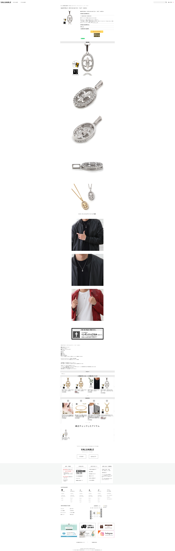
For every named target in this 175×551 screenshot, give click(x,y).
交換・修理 (90, 471)
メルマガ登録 (62, 510)
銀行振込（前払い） (79, 480)
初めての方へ (72, 508)
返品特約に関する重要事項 (85, 28)
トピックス (62, 508)
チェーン (71, 498)
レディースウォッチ (109, 495)
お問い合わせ (104, 472)
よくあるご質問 (91, 480)
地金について (91, 475)
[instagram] (173, 2)
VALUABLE (6, 2)
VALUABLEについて (92, 473)
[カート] (171, 2)
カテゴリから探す (15, 2)
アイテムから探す (23, 2)
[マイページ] (169, 2)
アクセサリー (108, 497)
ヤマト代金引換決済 (79, 476)
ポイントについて (63, 512)
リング (71, 501)
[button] (97, 36)
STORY (81, 456)
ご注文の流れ (72, 510)
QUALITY (93, 456)
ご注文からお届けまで (92, 469)
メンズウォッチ (109, 493)
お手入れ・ (92, 478)
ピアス (62, 498)
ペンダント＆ (63, 496)
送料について (62, 514)
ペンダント (62, 493)
